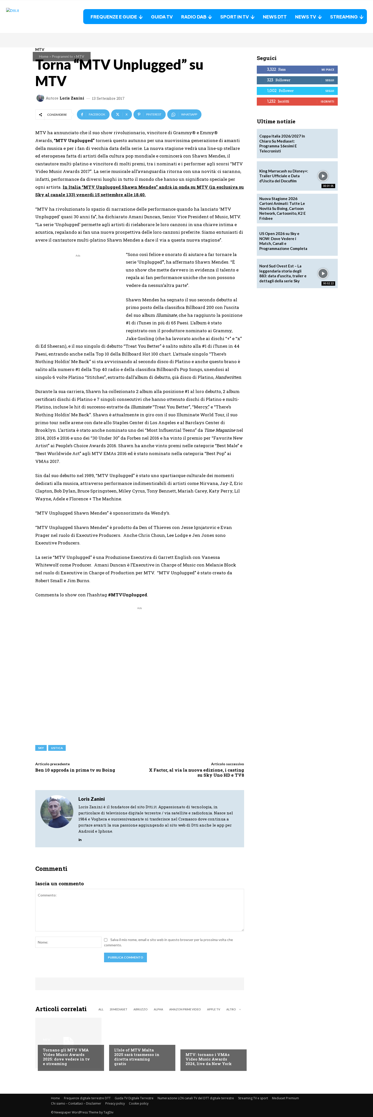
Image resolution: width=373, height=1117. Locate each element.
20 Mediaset (118, 1009)
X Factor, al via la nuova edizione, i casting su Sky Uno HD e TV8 (196, 772)
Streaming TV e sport (253, 1098)
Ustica (57, 748)
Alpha (158, 1009)
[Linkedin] (80, 838)
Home (43, 56)
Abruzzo (140, 1009)
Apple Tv (213, 1009)
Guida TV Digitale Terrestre (134, 1098)
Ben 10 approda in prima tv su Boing (75, 770)
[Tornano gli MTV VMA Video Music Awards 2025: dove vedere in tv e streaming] (68, 1043)
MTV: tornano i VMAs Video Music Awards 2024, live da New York (208, 1059)
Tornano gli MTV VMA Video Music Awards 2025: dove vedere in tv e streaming (66, 1056)
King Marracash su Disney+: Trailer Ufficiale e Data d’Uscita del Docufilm (283, 176)
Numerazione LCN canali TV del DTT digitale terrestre (196, 1098)
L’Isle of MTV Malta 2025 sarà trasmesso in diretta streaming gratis (136, 1056)
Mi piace (327, 69)
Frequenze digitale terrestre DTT (87, 1098)
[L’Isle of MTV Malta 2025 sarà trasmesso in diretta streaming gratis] (140, 1043)
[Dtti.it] (38, 16)
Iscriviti (327, 101)
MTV (80, 56)
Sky (41, 748)
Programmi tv (62, 56)
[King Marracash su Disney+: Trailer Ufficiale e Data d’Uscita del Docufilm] (323, 176)
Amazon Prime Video (185, 1009)
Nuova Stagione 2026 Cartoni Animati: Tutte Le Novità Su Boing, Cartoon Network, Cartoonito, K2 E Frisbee (282, 208)
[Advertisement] (78, 293)
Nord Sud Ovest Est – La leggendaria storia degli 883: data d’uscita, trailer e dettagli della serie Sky (283, 273)
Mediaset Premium (285, 1098)
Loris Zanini (72, 98)
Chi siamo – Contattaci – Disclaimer (76, 1103)
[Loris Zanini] (41, 98)
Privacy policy (115, 1103)
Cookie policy (138, 1103)
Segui (329, 80)
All (101, 1009)
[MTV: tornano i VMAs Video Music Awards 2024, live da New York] (211, 1043)
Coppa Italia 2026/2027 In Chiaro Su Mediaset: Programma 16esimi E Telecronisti (282, 143)
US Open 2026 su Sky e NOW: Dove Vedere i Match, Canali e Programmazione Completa (283, 241)
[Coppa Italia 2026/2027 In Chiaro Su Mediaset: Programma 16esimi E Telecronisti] (323, 143)
